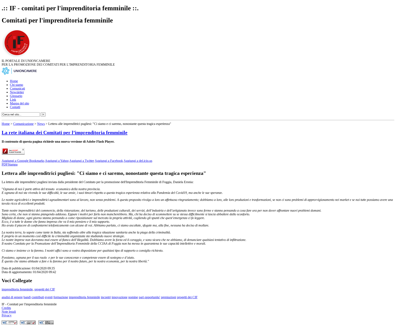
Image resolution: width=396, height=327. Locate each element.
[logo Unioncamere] (19, 74)
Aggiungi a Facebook (109, 160)
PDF (5, 164)
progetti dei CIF (44, 289)
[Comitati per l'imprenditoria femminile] (17, 57)
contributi (38, 297)
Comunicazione (23, 124)
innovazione (119, 297)
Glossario (16, 96)
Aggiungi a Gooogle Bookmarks (23, 160)
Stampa (13, 164)
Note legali (9, 311)
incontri (106, 297)
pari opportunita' (149, 297)
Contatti (15, 107)
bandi (27, 297)
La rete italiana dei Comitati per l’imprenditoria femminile (64, 132)
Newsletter (17, 92)
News (41, 124)
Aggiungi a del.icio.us (138, 160)
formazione (60, 297)
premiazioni (168, 297)
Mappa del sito (19, 103)
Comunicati (17, 88)
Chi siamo (16, 84)
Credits (6, 308)
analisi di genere (12, 297)
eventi (49, 297)
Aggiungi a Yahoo (57, 160)
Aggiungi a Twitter (81, 160)
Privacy (7, 315)
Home (14, 81)
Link (13, 99)
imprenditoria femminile (17, 289)
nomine (133, 297)
